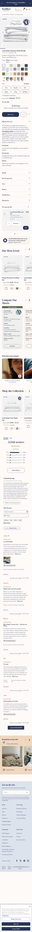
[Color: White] (3, 65)
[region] (16, 918)
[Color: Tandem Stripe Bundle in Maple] (3, 78)
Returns (4, 189)
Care (3, 184)
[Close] (30, 906)
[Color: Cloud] (22, 65)
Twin (6, 88)
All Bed (7, 14)
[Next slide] (29, 249)
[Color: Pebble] (11, 65)
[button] (27, 9)
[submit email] (27, 792)
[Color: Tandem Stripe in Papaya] (14, 73)
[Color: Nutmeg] (26, 73)
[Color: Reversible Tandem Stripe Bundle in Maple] (22, 78)
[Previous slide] (1, 3)
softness (6, 520)
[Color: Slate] (26, 65)
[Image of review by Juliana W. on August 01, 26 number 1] (6, 560)
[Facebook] (17, 862)
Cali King (25, 92)
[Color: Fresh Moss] (3, 73)
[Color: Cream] (7, 65)
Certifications (6, 195)
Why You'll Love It (7, 122)
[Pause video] (19, 376)
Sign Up (10, 242)
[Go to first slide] (30, 3)
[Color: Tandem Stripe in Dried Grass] (11, 73)
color (15, 520)
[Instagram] (28, 862)
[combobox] (16, 528)
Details (4, 173)
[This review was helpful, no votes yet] (23, 614)
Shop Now (12, 346)
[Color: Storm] (14, 69)
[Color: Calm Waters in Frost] (11, 69)
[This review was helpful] (24, 690)
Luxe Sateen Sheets (19, 14)
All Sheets (12, 14)
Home (3, 14)
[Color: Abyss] (22, 69)
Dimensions (5, 200)
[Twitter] (20, 862)
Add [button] (26, 228)
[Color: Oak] (18, 65)
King (15, 92)
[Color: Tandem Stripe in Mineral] (18, 73)
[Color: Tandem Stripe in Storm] (18, 69)
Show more (6, 523)
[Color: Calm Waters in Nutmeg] (11, 78)
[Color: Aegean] (26, 69)
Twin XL (16, 88)
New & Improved (7, 178)
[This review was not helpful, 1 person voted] (27, 690)
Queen (6, 92)
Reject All (16, 924)
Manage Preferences (16, 919)
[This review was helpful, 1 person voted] (24, 578)
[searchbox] (14, 512)
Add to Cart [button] (10, 114)
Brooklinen (5, 861)
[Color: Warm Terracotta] (22, 73)
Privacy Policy (5, 800)
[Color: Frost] (3, 69)
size (11, 520)
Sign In (15, 242)
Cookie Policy (5, 915)
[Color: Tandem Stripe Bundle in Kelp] (7, 78)
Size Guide (26, 83)
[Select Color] (7, 223)
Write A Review (16, 470)
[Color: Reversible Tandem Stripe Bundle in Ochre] (14, 78)
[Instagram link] (12, 756)
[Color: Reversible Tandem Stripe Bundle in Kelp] (18, 78)
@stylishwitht (10, 770)
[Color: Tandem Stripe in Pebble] (14, 65)
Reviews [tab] (5, 438)
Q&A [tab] (11, 438)
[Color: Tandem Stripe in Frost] (7, 69)
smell (20, 520)
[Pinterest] (24, 862)
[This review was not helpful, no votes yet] (26, 578)
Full (25, 88)
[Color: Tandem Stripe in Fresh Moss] (7, 73)
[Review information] (15, 52)
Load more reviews (16, 728)
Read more (18, 554)
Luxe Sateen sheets (7, 131)
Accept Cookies (16, 929)
